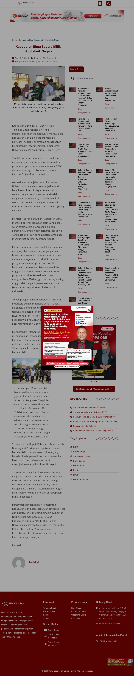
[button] (88, 310)
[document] (67, 338)
